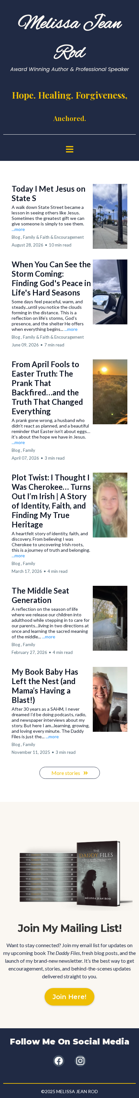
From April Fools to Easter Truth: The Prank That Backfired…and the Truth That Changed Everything (47, 387)
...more (18, 229)
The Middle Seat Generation (40, 595)
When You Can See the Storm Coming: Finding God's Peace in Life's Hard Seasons (51, 278)
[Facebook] (59, 1061)
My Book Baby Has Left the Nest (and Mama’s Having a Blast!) (45, 686)
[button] (69, 150)
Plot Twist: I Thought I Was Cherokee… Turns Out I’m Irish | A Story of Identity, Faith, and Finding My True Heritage (51, 501)
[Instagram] (80, 1061)
